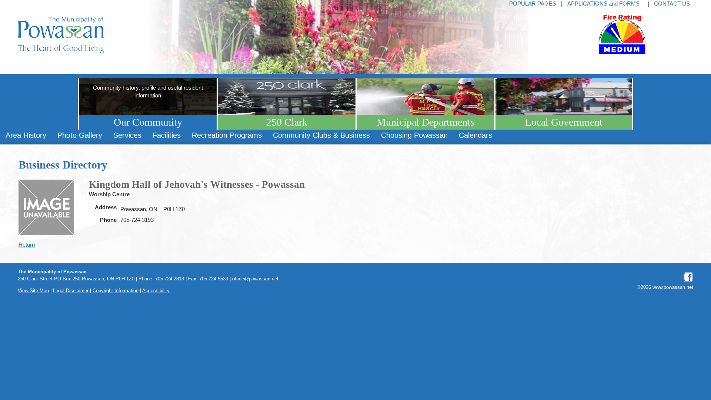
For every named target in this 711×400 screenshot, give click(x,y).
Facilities (167, 135)
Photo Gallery (79, 135)
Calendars (475, 135)
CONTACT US (672, 3)
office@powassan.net (255, 278)
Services (127, 135)
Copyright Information (115, 290)
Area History (26, 135)
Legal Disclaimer (71, 290)
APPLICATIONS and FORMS (603, 3)
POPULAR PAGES (532, 3)
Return (27, 244)
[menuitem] (26, 135)
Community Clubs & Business (321, 135)
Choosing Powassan (414, 135)
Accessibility (156, 290)
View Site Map (33, 290)
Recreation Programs (227, 135)
